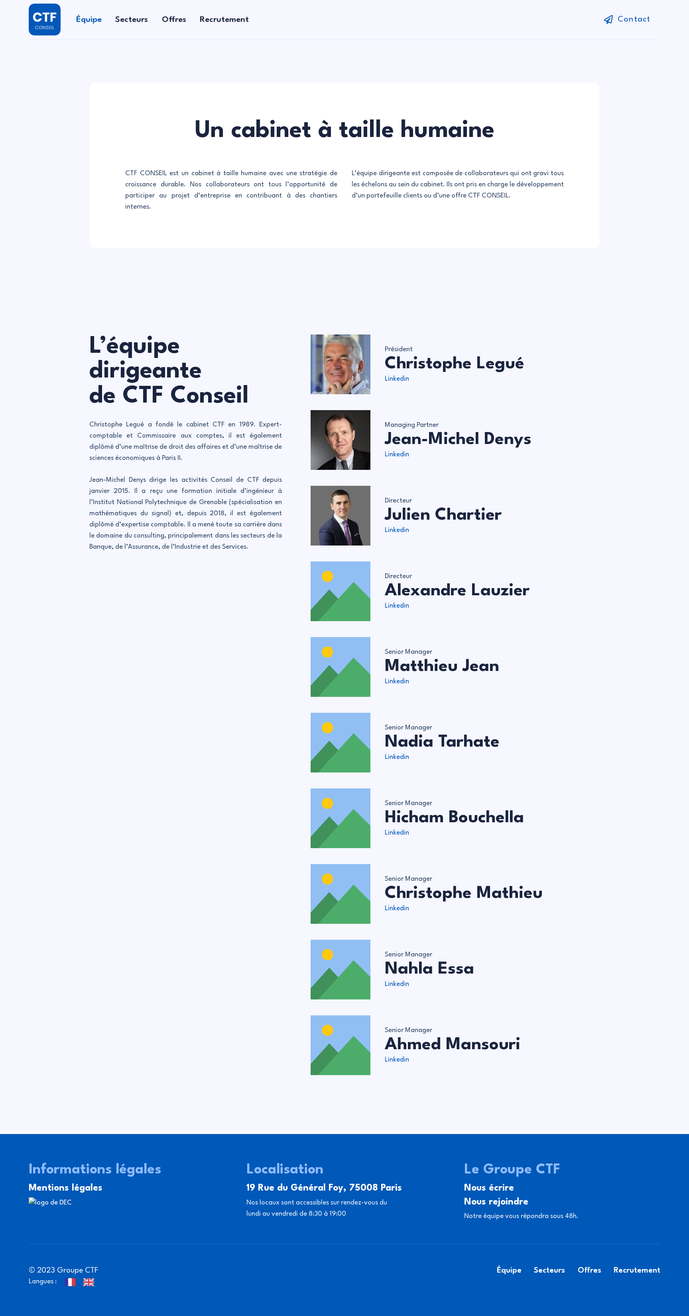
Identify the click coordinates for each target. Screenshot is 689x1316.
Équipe (509, 1271)
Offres (589, 1271)
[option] (90, 1282)
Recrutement (637, 1271)
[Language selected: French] (83, 1281)
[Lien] (45, 19)
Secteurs (549, 1271)
